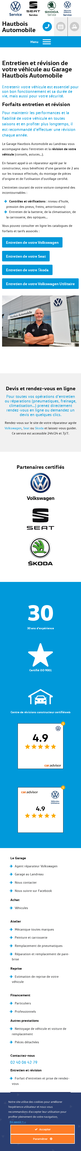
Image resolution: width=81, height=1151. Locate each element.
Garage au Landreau (29, 874)
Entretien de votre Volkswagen (32, 242)
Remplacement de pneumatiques (39, 946)
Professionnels (25, 1011)
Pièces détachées (27, 1042)
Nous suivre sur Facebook (33, 891)
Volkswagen (13, 428)
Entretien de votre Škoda (27, 270)
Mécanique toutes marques (34, 929)
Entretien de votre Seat (26, 256)
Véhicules (21, 908)
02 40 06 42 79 (23, 1062)
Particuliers (23, 1003)
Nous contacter (26, 882)
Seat (26, 428)
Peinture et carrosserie (31, 937)
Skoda (39, 428)
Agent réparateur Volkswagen (36, 866)
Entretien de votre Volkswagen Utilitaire (40, 283)
